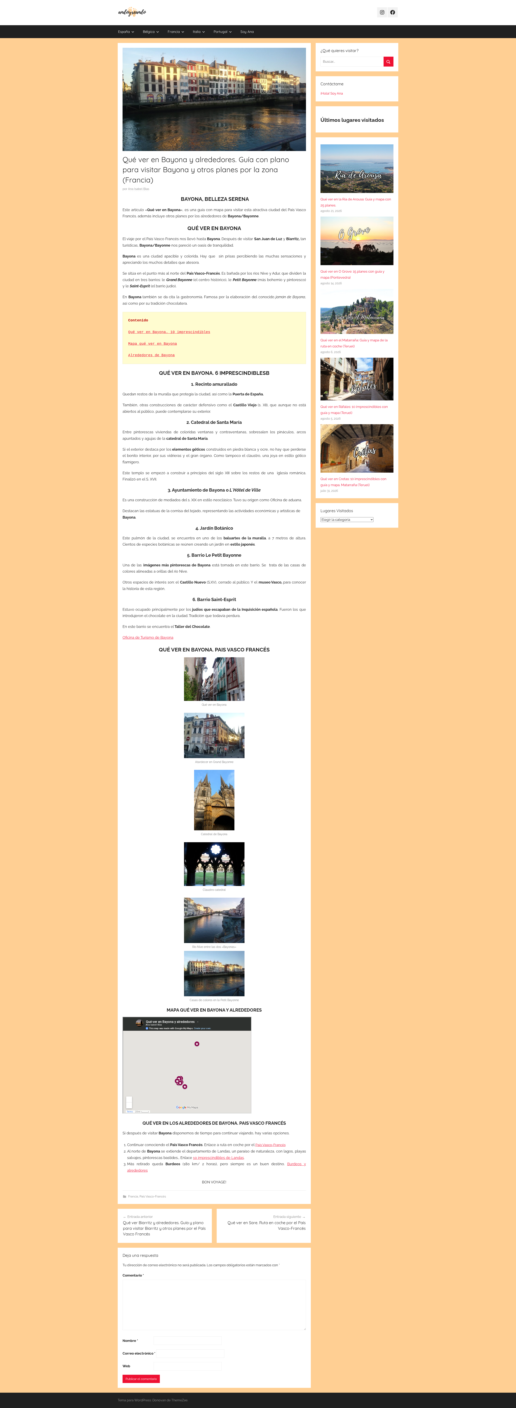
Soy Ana (247, 31)
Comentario (133, 1275)
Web (126, 1366)
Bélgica (149, 31)
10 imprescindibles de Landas (218, 1158)
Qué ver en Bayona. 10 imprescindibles (169, 332)
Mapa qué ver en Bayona (152, 344)
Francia (174, 31)
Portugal (220, 31)
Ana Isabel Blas (138, 189)
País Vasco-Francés (270, 1145)
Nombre (130, 1341)
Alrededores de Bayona (151, 355)
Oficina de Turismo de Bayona (148, 637)
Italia (197, 31)
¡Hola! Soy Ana (331, 93)
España (124, 31)
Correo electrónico (139, 1353)
